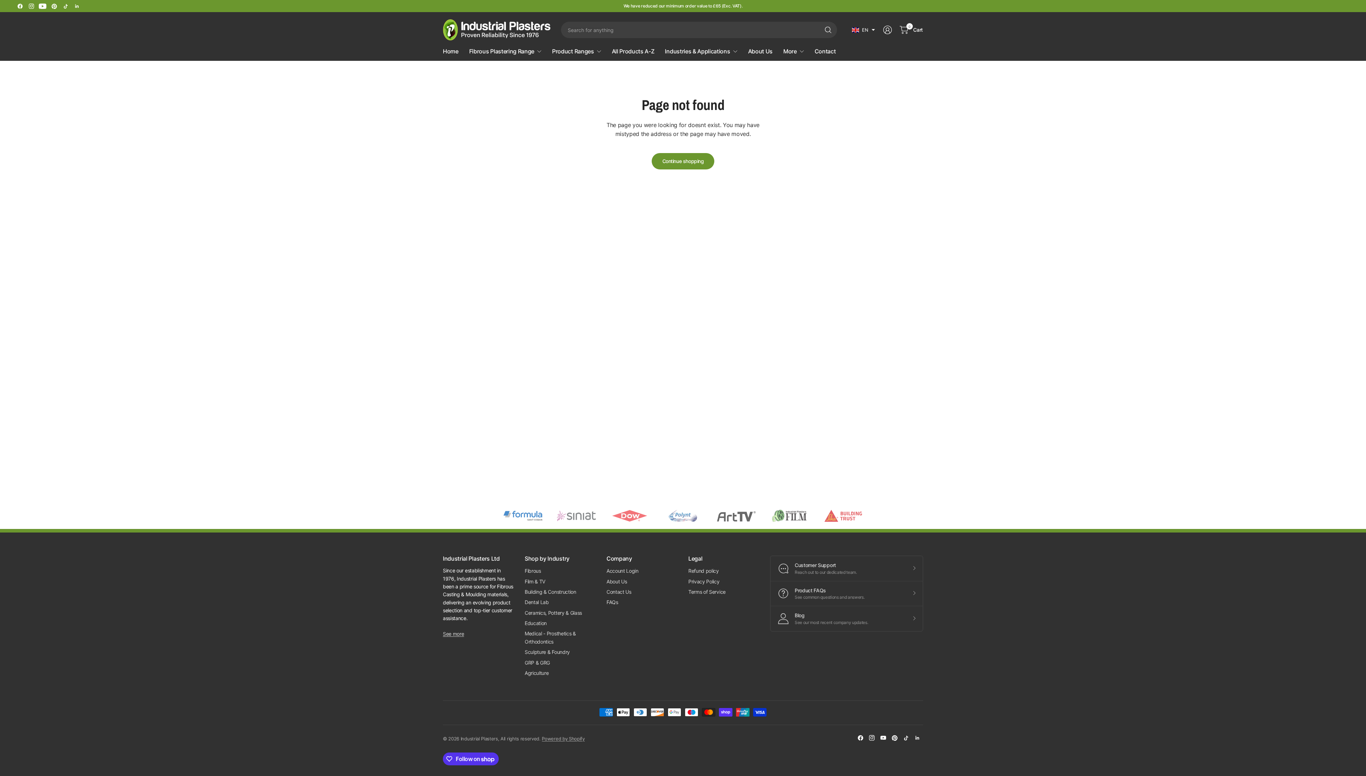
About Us (617, 581)
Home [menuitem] (451, 51)
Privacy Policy (704, 581)
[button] (863, 29)
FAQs (612, 602)
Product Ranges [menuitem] (573, 51)
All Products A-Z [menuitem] (633, 51)
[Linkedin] (77, 6)
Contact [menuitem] (825, 51)
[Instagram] (31, 6)
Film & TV (535, 581)
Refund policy (703, 571)
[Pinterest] (54, 6)
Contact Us (619, 592)
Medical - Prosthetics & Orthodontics (550, 637)
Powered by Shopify (563, 738)
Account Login (623, 571)
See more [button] (453, 634)
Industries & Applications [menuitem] (697, 51)
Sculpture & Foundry (547, 652)
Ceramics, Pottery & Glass (553, 613)
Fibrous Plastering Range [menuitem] (501, 51)
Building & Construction (550, 592)
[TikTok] (65, 6)
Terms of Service (707, 592)
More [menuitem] (790, 51)
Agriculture (537, 673)
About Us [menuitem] (760, 51)
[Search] (828, 30)
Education (536, 623)
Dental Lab (537, 602)
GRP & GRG (537, 663)
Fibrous (533, 571)
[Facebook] (20, 6)
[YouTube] (42, 6)
